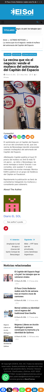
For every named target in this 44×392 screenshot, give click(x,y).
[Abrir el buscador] (37, 22)
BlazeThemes (30, 379)
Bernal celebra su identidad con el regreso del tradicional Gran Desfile (27, 310)
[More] (32, 137)
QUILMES (7, 54)
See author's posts (15, 222)
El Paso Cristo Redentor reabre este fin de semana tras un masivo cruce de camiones (20, 2)
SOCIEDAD (17, 54)
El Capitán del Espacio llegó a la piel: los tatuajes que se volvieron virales (27, 274)
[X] (10, 137)
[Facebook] (6, 137)
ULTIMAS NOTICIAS (29, 54)
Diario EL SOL (11, 75)
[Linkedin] (23, 137)
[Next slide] (41, 2)
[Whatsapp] (19, 137)
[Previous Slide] (37, 2)
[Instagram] (15, 137)
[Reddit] (28, 137)
